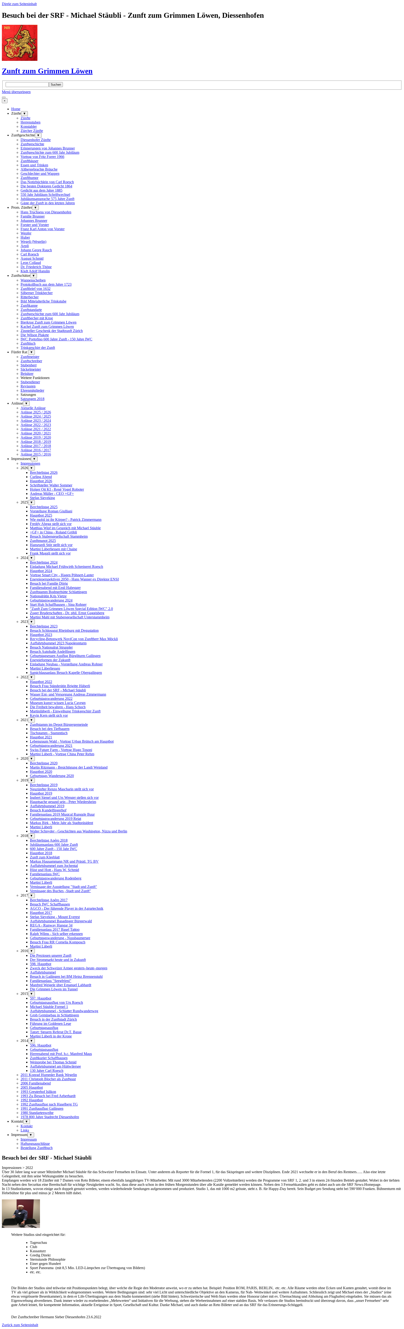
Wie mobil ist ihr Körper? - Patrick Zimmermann (65, 520)
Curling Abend (41, 477)
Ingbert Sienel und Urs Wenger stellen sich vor (64, 798)
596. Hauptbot (40, 1045)
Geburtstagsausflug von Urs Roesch (56, 1002)
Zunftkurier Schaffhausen (49, 1058)
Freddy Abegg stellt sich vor (51, 524)
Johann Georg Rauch (36, 250)
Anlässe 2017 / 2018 (36, 446)
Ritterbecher (30, 297)
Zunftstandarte (31, 310)
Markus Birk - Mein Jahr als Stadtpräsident (61, 823)
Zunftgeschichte (32, 144)
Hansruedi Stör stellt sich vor (51, 545)
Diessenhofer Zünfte (36, 140)
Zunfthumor (29, 178)
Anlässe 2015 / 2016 (36, 454)
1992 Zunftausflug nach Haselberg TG (49, 1104)
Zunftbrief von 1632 (35, 289)
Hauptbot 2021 (41, 737)
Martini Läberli (41, 827)
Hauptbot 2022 (41, 682)
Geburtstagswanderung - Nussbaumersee (60, 938)
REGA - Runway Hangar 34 (51, 925)
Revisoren (28, 386)
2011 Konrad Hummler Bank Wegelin (49, 1075)
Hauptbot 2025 (41, 515)
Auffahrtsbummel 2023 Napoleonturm (58, 643)
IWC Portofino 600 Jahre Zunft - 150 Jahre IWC (56, 339)
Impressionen (30, 463)
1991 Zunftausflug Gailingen (42, 1108)
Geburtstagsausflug (44, 1028)
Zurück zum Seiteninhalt (20, 1325)
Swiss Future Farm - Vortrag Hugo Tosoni (61, 750)
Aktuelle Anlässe (33, 408)
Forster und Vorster (35, 225)
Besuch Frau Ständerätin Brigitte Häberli (60, 686)
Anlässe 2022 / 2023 (36, 425)
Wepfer (26, 233)
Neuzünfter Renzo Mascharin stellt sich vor (62, 789)
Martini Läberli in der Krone (51, 1036)
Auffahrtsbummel (43, 972)
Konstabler (29, 126)
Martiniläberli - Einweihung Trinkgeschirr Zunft (65, 711)
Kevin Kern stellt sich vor (49, 715)
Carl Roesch (30, 254)
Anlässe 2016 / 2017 (36, 450)
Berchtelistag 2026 (44, 473)
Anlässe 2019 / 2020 (36, 437)
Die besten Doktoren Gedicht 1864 (46, 186)
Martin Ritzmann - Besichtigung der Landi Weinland (69, 767)
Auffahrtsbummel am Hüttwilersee (55, 1066)
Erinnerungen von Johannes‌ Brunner (48, 148)
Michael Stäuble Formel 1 (49, 1007)
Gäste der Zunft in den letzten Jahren (48, 203)
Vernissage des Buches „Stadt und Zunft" (60, 891)
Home (15, 109)
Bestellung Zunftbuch (37, 1148)
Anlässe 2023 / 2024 (36, 421)
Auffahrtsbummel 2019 (47, 806)
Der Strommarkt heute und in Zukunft (58, 960)
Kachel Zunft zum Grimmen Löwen (47, 327)
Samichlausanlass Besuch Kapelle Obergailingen (66, 673)
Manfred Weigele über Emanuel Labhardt (60, 985)
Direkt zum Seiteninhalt (19, 4)
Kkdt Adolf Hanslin (35, 271)
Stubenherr (29, 365)
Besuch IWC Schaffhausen (50, 904)
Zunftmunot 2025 (43, 541)
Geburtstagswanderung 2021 (51, 746)
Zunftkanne (29, 305)
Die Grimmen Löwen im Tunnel (54, 989)
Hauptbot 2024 (41, 571)
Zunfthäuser (29, 161)
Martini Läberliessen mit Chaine (53, 549)
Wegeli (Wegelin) (33, 242)
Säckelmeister (31, 369)
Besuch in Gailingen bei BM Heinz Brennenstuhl (66, 976)
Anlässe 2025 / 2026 (36, 412)
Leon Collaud (31, 263)
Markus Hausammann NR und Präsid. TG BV (64, 861)
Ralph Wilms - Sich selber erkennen (56, 934)
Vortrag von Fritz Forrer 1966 (42, 157)
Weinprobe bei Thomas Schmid (53, 1062)
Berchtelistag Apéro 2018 (49, 840)
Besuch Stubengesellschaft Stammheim (59, 536)
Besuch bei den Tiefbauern (49, 729)
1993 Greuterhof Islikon (38, 1092)
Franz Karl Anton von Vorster (43, 229)
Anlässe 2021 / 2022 (36, 429)
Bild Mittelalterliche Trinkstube (43, 301)
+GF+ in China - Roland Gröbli (53, 532)
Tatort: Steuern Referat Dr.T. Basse (56, 1032)
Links (25, 1130)
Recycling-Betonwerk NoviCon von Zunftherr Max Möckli (74, 639)
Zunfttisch (28, 343)
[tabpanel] (202, 1184)
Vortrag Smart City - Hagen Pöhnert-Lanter (62, 575)
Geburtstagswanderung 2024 (51, 600)
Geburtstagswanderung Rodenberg (55, 878)
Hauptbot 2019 (41, 793)
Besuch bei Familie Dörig (49, 583)
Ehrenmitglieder (32, 390)
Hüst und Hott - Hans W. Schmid (54, 870)
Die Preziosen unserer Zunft (50, 955)
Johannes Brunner (34, 221)
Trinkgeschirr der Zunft (38, 348)
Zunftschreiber (31, 361)
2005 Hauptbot (32, 1087)
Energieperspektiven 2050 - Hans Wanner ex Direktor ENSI (74, 579)
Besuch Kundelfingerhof (48, 810)
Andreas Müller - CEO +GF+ (52, 494)
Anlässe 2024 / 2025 (36, 416)
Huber (25, 237)
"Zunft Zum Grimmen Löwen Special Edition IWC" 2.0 (71, 609)
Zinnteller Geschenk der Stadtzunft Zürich (52, 331)
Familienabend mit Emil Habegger (55, 588)
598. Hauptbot (40, 964)
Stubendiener (30, 382)
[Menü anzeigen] (4, 97)
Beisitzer (27, 374)
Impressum (29, 1139)
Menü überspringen (16, 92)
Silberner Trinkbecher (37, 293)
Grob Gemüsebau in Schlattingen (54, 1015)
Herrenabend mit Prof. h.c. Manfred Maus (61, 1054)
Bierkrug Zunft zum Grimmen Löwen (48, 322)
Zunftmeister (30, 357)
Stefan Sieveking (42, 498)
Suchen (56, 84)
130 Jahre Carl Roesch (46, 1071)
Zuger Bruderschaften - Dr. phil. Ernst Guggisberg (67, 613)
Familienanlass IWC (45, 874)
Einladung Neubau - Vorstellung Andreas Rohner (66, 664)
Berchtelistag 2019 (44, 785)
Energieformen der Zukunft (50, 660)
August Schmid (32, 258)
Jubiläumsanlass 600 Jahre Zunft (54, 845)
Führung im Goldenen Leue (50, 1024)
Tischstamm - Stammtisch (49, 733)
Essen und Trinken (34, 165)
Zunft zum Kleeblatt (45, 857)
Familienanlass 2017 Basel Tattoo (54, 929)
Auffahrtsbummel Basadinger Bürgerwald (61, 921)
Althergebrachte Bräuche (39, 169)
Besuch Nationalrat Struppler (51, 647)
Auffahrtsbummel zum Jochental (54, 866)
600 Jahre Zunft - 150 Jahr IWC (53, 849)
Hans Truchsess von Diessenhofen (46, 212)
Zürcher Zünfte (32, 131)
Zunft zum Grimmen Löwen (47, 71)
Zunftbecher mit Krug (37, 318)
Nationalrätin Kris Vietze (48, 596)
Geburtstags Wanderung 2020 (52, 776)
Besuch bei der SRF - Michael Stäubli (58, 690)
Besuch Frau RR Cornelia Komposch (57, 942)
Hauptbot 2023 (41, 635)
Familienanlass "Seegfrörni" (50, 981)
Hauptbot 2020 (41, 772)
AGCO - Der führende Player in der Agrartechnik (66, 908)
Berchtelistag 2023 (44, 626)
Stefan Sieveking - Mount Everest (55, 917)
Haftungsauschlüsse (35, 1144)
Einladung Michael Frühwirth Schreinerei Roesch (66, 567)
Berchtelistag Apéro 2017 (49, 900)
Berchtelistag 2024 (44, 562)
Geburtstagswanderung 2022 (51, 699)
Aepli (25, 246)
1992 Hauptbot (32, 1100)
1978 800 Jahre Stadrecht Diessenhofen (50, 1117)
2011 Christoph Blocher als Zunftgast (48, 1079)
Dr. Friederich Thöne (36, 267)
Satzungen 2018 (32, 399)
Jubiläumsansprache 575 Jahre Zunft (47, 199)
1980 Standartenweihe (37, 1113)
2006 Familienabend (36, 1083)
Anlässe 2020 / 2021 (36, 433)
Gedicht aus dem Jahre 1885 (41, 190)
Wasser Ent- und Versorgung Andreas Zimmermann (68, 694)
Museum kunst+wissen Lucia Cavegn (58, 703)
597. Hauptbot (40, 998)
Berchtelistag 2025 (44, 507)
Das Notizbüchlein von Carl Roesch (47, 182)
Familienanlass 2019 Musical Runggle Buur (62, 814)
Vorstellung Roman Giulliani (51, 511)
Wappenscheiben (33, 280)
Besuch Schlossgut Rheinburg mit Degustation (64, 630)
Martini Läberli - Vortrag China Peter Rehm (62, 754)
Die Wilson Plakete (35, 335)
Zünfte (25, 118)
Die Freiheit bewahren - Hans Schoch (58, 707)
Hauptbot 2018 (41, 853)
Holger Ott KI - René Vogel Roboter (57, 489)
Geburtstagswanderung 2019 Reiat (55, 819)
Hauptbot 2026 (41, 481)
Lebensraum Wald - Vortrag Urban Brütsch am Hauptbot (72, 741)
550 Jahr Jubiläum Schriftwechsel (45, 195)
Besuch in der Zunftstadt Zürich (53, 1019)
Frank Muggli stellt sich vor (50, 553)
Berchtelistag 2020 (44, 763)
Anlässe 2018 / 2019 (36, 442)
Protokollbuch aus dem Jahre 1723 (46, 284)
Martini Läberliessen (45, 668)
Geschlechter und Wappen (40, 173)
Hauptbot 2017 (41, 913)
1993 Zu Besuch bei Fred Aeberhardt (48, 1096)
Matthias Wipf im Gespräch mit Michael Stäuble (65, 528)
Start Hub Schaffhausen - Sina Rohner (58, 604)
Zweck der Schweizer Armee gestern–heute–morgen (68, 968)
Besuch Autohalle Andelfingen (52, 652)
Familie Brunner (33, 216)
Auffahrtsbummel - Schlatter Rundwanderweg (64, 1011)
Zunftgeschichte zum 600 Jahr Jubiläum (50, 152)
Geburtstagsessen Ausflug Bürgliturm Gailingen (65, 656)
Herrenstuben (30, 122)
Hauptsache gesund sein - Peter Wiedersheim (63, 802)
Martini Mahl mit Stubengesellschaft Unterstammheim (69, 617)
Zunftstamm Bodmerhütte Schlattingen (58, 592)
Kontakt (26, 1126)
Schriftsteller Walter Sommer (51, 485)
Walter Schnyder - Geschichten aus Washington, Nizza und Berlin (78, 831)
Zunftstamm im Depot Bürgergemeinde (59, 725)
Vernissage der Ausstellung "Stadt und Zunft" (63, 887)
